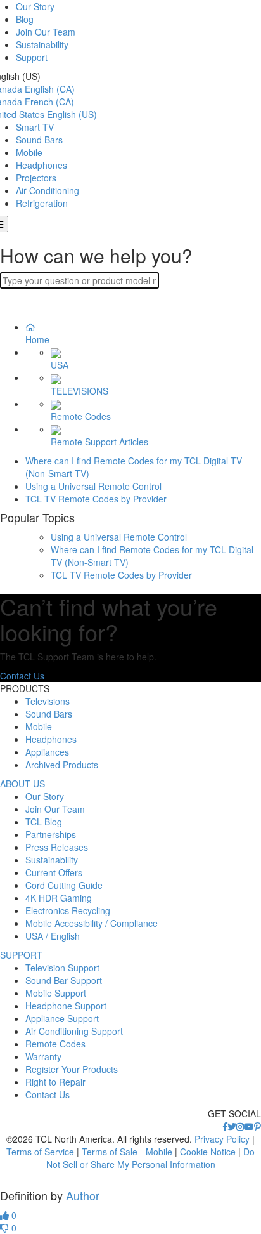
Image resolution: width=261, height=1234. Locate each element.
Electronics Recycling (67, 910)
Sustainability (42, 44)
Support (32, 57)
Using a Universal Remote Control (93, 486)
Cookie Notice (208, 1151)
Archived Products (61, 764)
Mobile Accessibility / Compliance (91, 923)
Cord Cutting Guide (64, 885)
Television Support (62, 967)
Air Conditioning (47, 190)
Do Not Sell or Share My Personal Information (150, 1158)
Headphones (41, 165)
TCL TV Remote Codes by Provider (96, 498)
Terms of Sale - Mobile (127, 1151)
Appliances (47, 751)
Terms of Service (40, 1151)
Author (82, 1195)
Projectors (36, 177)
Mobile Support (55, 993)
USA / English (52, 935)
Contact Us (22, 675)
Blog (25, 19)
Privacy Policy (222, 1138)
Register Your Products (71, 1069)
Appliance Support (62, 1018)
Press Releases (56, 847)
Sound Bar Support (63, 980)
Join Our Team (45, 31)
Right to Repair (55, 1081)
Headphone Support (65, 1005)
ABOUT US (22, 783)
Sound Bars (39, 139)
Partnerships (50, 834)
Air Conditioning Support (74, 1031)
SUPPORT (21, 954)
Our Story (35, 6)
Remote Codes (55, 1043)
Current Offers (53, 872)
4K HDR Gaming (58, 897)
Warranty (43, 1056)
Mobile (29, 152)
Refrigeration (42, 203)
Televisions (47, 701)
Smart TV (35, 127)
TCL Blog (43, 821)
